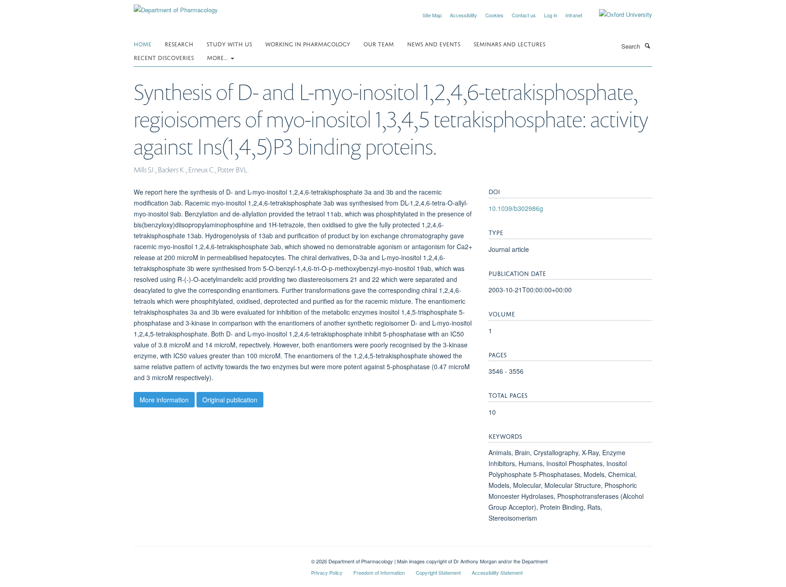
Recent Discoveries (164, 57)
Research (179, 43)
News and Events (433, 43)
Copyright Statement (438, 572)
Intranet (573, 15)
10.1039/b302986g (516, 208)
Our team (378, 43)
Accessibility (463, 15)
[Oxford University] (618, 14)
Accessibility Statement (497, 572)
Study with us (229, 43)
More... (218, 57)
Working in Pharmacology (307, 43)
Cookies (494, 15)
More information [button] (164, 399)
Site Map (432, 15)
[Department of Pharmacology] (176, 6)
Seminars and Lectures (509, 43)
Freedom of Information (379, 572)
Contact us (524, 15)
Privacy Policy (327, 572)
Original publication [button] (229, 399)
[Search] (647, 45)
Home (142, 43)
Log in (550, 15)
